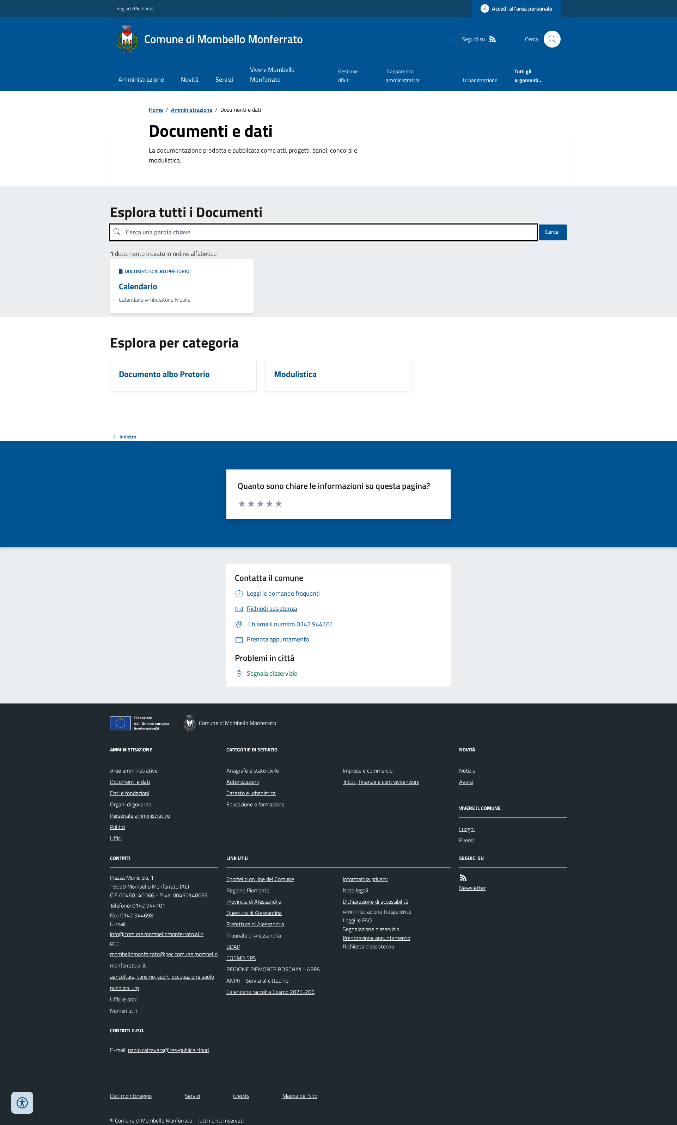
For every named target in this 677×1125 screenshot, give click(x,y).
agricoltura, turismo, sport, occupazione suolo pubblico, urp (162, 982)
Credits (241, 1096)
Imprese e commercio (367, 770)
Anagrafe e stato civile (252, 770)
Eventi (466, 840)
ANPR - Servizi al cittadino (257, 980)
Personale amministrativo (140, 815)
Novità (190, 79)
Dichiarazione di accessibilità (375, 901)
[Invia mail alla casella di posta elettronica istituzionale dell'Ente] (156, 934)
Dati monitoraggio (131, 1096)
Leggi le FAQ (357, 920)
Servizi (224, 79)
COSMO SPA (241, 958)
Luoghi (467, 829)
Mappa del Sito (299, 1096)
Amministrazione (141, 79)
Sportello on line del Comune (260, 879)
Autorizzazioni (242, 781)
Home (156, 109)
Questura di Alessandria (254, 913)
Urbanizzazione (480, 80)
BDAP (233, 946)
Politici (117, 827)
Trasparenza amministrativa (403, 75)
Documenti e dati (130, 781)
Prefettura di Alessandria (255, 924)
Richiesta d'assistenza (368, 946)
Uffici (116, 838)
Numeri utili (123, 1010)
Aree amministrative (134, 770)
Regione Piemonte (135, 8)
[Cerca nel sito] (549, 39)
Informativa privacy (365, 879)
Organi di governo (130, 804)
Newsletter (472, 888)
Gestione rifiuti (348, 75)
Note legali (355, 890)
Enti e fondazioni (129, 793)
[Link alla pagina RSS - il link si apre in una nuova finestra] (492, 39)
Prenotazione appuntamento (376, 938)
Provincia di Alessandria (253, 901)
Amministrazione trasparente (377, 911)
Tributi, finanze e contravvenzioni (381, 781)
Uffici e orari (124, 999)
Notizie (467, 770)
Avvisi (466, 781)
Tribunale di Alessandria (253, 935)
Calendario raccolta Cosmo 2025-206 (270, 992)
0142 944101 (148, 905)
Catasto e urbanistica (251, 793)
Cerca (552, 231)
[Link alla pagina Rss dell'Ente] (463, 877)
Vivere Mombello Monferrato (272, 74)
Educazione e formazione (255, 804)
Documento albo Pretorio (156, 271)
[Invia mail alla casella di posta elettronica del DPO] (168, 1050)
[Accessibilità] (22, 1102)
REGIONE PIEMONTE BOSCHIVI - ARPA (273, 969)
